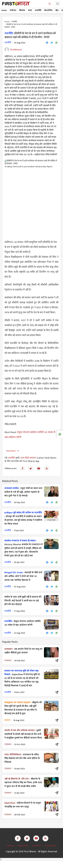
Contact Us (37, 845)
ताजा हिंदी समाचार (28, 458)
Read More (11, 451)
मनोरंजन (13, 10)
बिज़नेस (22, 10)
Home (4, 10)
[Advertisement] (31, 202)
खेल (56, 10)
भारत (30, 10)
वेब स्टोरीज (48, 10)
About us (11, 845)
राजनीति (38, 10)
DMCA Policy (23, 845)
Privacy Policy (50, 845)
